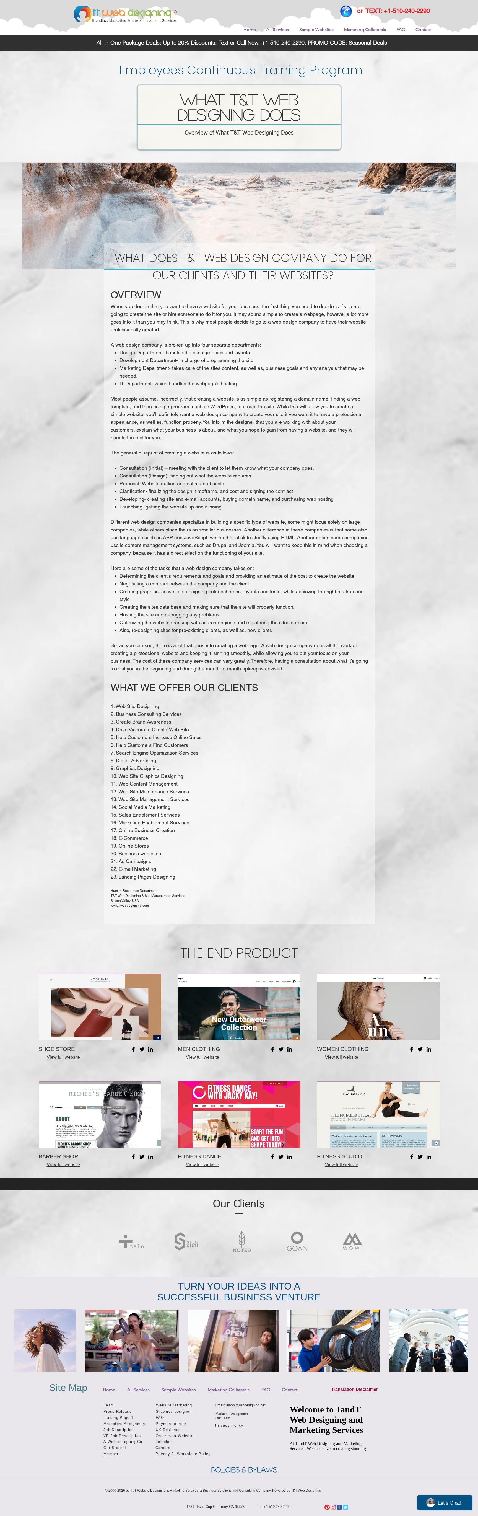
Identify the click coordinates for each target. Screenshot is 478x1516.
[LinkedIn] (150, 1049)
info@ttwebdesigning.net (246, 1405)
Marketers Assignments (232, 1414)
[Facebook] (133, 1049)
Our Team (222, 1418)
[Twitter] (142, 1049)
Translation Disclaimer (354, 1389)
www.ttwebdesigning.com (130, 906)
